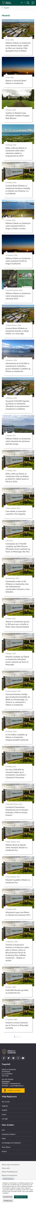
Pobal (4, 1138)
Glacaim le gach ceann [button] (20, 1197)
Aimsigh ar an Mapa (13, 1090)
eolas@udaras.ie (15, 1083)
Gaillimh (4, 1110)
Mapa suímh (6, 1168)
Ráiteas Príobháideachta (10, 1172)
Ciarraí (4, 1114)
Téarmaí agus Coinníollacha (10, 1164)
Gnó (3, 1130)
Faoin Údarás (6, 1147)
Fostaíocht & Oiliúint (8, 1134)
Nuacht (6, 8)
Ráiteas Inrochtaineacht (9, 1175)
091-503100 (9, 1079)
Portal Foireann (8, 1179)
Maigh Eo (5, 1106)
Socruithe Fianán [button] (7, 1197)
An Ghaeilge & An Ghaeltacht (11, 1143)
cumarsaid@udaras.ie (16, 1085)
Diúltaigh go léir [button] (8, 1200)
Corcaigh (5, 1119)
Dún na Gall (6, 1101)
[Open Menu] (33, 2)
